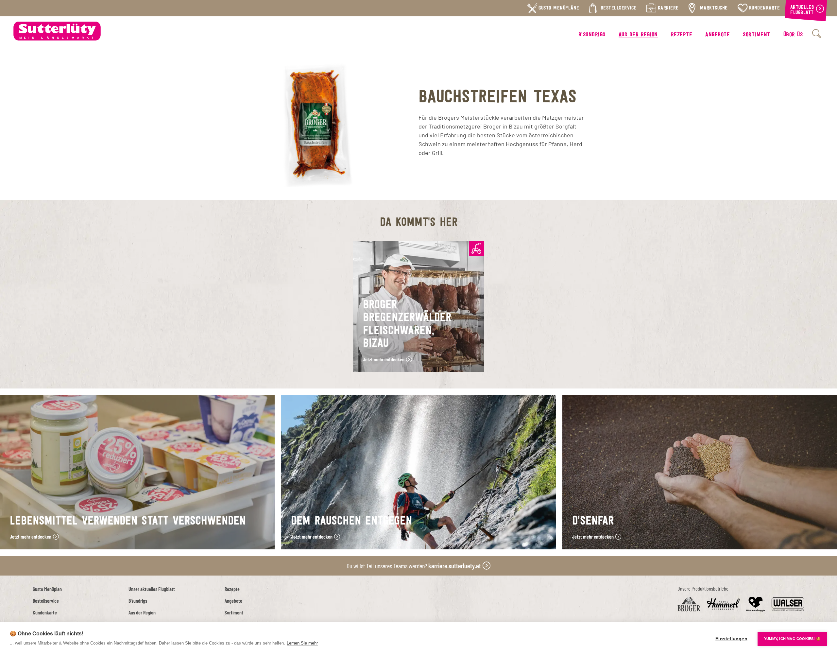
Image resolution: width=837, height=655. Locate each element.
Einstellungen (731, 638)
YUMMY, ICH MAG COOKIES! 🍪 (792, 639)
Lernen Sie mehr (302, 643)
